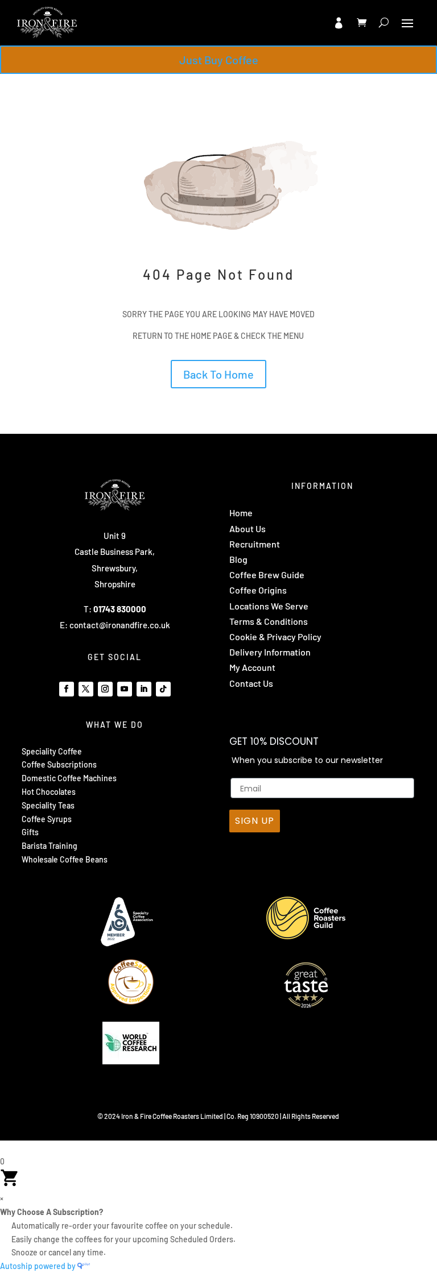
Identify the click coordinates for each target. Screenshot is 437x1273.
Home (241, 512)
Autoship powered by (38, 1266)
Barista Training (49, 846)
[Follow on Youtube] (124, 689)
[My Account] (338, 23)
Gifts (30, 832)
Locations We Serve (268, 605)
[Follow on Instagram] (105, 689)
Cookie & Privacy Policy (275, 636)
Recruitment (254, 543)
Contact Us (251, 683)
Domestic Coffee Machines (69, 778)
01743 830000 (119, 609)
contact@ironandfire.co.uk (119, 625)
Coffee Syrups (47, 819)
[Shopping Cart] (361, 23)
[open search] (384, 23)
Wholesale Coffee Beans (65, 859)
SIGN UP (254, 820)
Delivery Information (270, 651)
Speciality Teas (48, 805)
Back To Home (218, 374)
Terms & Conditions (268, 621)
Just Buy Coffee (218, 60)
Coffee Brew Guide (266, 574)
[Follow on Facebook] (66, 689)
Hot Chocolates (49, 792)
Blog (238, 559)
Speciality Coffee (52, 751)
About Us (247, 528)
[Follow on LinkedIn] (144, 689)
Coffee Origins (258, 589)
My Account (252, 667)
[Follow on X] (86, 689)
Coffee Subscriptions (59, 764)
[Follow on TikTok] (163, 689)
